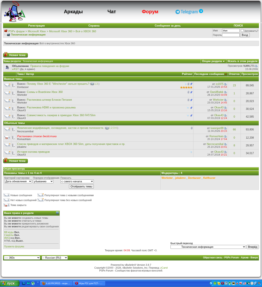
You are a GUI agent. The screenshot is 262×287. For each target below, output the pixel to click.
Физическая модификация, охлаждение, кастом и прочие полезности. (60, 127)
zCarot (164, 267)
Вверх (254, 257)
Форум (150, 11)
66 (234, 129)
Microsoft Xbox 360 (60, 31)
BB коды (9, 232)
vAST (15, 69)
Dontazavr (23, 87)
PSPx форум (16, 31)
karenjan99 (217, 128)
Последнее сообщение (209, 74)
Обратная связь (212, 257)
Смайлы (9, 235)
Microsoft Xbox (37, 31)
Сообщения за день (168, 25)
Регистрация (36, 25)
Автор (30, 74)
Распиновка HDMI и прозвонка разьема (51, 107)
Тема (20, 74)
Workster (22, 94)
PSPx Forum (231, 257)
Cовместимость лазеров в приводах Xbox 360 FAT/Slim (61, 115)
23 (234, 85)
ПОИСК (238, 25)
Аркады (73, 11)
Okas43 (21, 110)
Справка (93, 25)
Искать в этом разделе (242, 61)
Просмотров (250, 74)
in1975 (220, 84)
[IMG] (7, 238)
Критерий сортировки (16, 178)
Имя (215, 30)
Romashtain (24, 139)
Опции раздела (212, 61)
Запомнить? (251, 31)
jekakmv (21, 147)
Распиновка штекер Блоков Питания (49, 99)
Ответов (234, 74)
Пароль (217, 35)
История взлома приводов (33, 151)
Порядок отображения (46, 178)
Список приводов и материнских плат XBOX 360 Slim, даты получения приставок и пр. (71, 144)
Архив (244, 257)
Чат (111, 11)
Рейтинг (187, 74)
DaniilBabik (217, 91)
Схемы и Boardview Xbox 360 (45, 91)
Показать (65, 178)
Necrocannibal (25, 131)
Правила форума (14, 246)
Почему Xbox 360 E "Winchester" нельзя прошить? (58, 83)
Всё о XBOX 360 (86, 31)
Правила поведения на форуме (49, 66)
